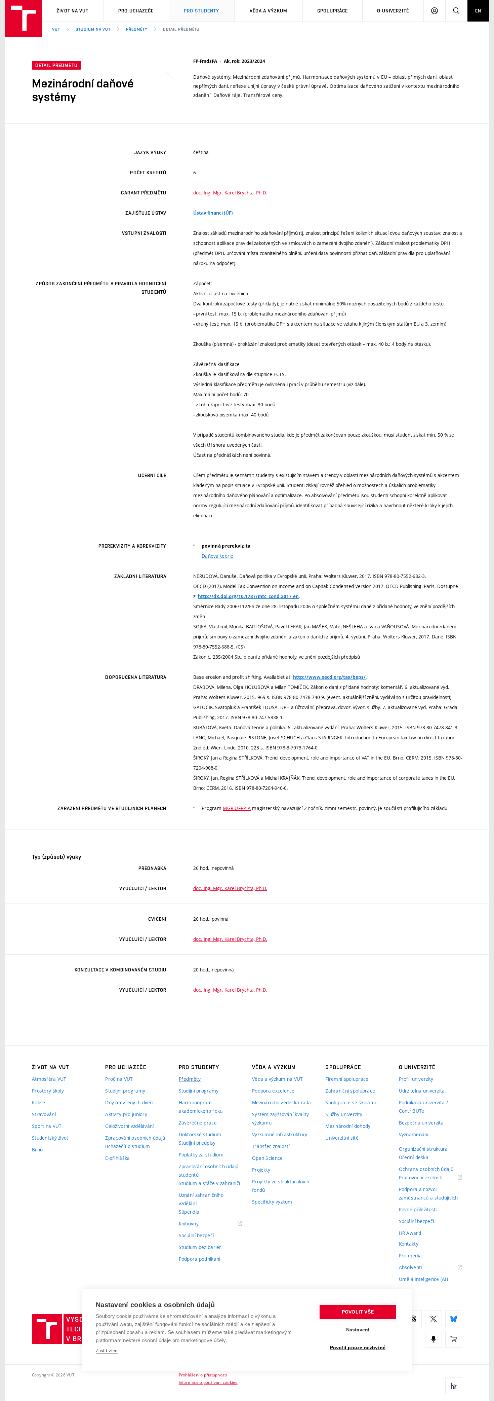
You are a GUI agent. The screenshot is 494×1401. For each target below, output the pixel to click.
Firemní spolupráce (346, 1079)
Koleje (38, 1102)
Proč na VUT (119, 1079)
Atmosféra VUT (49, 1079)
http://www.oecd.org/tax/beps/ (329, 677)
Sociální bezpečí (196, 1235)
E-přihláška (117, 1158)
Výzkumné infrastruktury (279, 1134)
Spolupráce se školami (350, 1102)
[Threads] (413, 1319)
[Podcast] (433, 1339)
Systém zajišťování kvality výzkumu (280, 1118)
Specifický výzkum (272, 1202)
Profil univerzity (416, 1079)
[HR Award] (453, 1385)
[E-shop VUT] (453, 1339)
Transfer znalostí (271, 1146)
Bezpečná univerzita (421, 1122)
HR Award (410, 1233)
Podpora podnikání (199, 1259)
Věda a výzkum (269, 10)
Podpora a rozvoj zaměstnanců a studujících (428, 1193)
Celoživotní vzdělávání (129, 1126)
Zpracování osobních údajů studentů (209, 1170)
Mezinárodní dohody (347, 1126)
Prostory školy (48, 1090)
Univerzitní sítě (341, 1138)
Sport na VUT (46, 1126)
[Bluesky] (453, 1319)
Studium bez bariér (200, 1247)
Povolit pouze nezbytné (357, 1347)
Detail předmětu (181, 29)
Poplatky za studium (201, 1154)
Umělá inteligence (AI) (423, 1279)
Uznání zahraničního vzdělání (201, 1199)
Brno (37, 1149)
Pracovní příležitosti (429, 1178)
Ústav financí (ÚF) (213, 213)
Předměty (137, 29)
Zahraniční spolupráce (350, 1090)
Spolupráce (332, 10)
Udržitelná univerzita (422, 1090)
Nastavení (358, 1329)
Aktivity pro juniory (126, 1114)
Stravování (44, 1114)
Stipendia (189, 1212)
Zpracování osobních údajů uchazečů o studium (135, 1142)
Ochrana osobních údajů (426, 1169)
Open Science (267, 1158)
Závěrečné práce (198, 1122)
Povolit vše (358, 1312)
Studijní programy (125, 1090)
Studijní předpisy (197, 1143)
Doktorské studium (200, 1134)
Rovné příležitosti (418, 1209)
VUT (56, 29)
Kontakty (408, 1244)
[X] (433, 1319)
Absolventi (419, 1267)
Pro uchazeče (136, 10)
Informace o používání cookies (208, 1382)
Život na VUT (72, 10)
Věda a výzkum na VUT (277, 1079)
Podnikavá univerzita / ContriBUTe (423, 1106)
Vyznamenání (413, 1134)
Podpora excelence (273, 1090)
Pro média (410, 1255)
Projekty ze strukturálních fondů (280, 1185)
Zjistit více (107, 1350)
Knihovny (197, 1224)
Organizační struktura (423, 1149)
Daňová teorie (218, 556)
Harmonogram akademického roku (201, 1106)
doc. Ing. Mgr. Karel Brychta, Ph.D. (230, 192)
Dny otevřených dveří (129, 1102)
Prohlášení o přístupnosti (203, 1374)
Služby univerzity (343, 1114)
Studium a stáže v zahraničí (209, 1183)
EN (478, 10)
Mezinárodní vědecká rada (281, 1102)
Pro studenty (201, 10)
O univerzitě (393, 10)
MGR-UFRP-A (237, 808)
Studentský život (50, 1138)
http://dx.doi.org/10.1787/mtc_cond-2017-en (248, 596)
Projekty (261, 1170)
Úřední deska (413, 1157)
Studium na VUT (93, 29)
